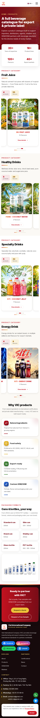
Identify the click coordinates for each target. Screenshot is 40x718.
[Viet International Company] (3, 3)
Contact (24, 666)
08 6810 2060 (10, 689)
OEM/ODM (5, 666)
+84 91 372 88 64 (13, 693)
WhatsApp (10, 648)
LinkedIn (24, 648)
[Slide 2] (18, 148)
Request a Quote (20, 610)
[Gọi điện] (35, 695)
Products (5, 662)
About (4, 658)
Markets (4, 669)
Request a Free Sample (20, 617)
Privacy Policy (29, 708)
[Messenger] (35, 700)
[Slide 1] (17, 148)
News (23, 662)
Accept (32, 713)
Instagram (24, 643)
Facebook (9, 643)
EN (29, 3)
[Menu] (36, 3)
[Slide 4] (22, 148)
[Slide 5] (23, 313)
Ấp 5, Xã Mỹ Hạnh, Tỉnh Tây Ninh (17, 685)
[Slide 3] (19, 313)
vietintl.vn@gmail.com (15, 699)
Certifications (25, 658)
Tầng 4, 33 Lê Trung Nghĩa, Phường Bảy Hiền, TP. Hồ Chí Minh (15, 680)
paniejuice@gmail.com (15, 696)
